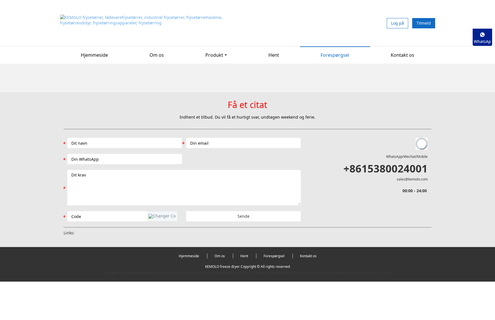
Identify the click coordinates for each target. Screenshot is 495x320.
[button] (162, 216)
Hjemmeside (94, 55)
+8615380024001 (385, 168)
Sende (243, 216)
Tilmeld (424, 23)
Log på (397, 23)
